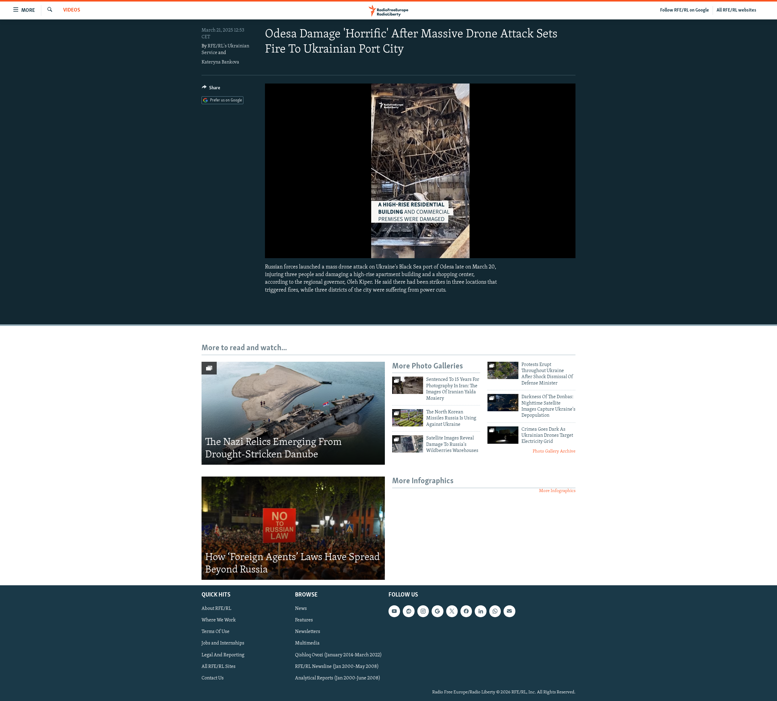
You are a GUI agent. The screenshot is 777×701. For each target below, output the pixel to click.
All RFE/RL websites (736, 10)
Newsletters (307, 632)
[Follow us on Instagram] (423, 611)
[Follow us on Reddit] (408, 611)
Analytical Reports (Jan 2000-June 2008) (337, 678)
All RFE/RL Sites (219, 666)
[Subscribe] (509, 611)
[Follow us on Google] (437, 611)
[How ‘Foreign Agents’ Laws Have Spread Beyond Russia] (293, 528)
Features (304, 620)
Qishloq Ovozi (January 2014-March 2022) (338, 655)
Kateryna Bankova (220, 62)
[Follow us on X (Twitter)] (452, 611)
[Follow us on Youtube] (394, 611)
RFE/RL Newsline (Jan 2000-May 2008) (337, 666)
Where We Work (219, 620)
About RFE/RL (216, 608)
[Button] (211, 89)
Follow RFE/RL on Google (684, 10)
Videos (71, 10)
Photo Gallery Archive (554, 451)
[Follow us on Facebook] (466, 611)
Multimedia (307, 643)
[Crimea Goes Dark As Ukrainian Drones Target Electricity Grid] (502, 435)
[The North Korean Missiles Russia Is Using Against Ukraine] (407, 417)
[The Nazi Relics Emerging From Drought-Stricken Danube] (293, 413)
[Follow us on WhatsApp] (495, 611)
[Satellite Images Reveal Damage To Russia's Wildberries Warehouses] (407, 444)
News (301, 608)
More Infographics (557, 491)
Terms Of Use (215, 632)
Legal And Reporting (223, 655)
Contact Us (213, 678)
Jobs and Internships (223, 643)
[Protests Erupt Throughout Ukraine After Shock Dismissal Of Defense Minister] (502, 370)
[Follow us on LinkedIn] (480, 611)
